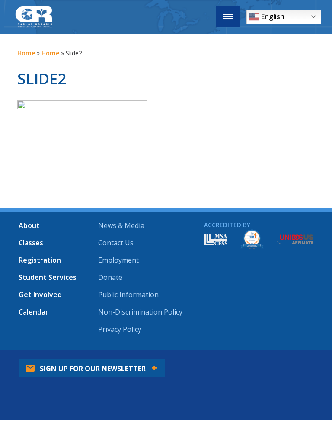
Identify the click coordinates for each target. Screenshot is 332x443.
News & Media (121, 225)
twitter (227, 411)
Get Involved (40, 294)
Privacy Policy (119, 329)
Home (26, 53)
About (29, 225)
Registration (40, 260)
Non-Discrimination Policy (140, 312)
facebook (200, 411)
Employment (118, 260)
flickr (282, 411)
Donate (110, 277)
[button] (228, 16)
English (271, 16)
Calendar (33, 312)
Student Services (48, 277)
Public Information (128, 294)
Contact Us (116, 242)
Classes (31, 242)
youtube (255, 411)
